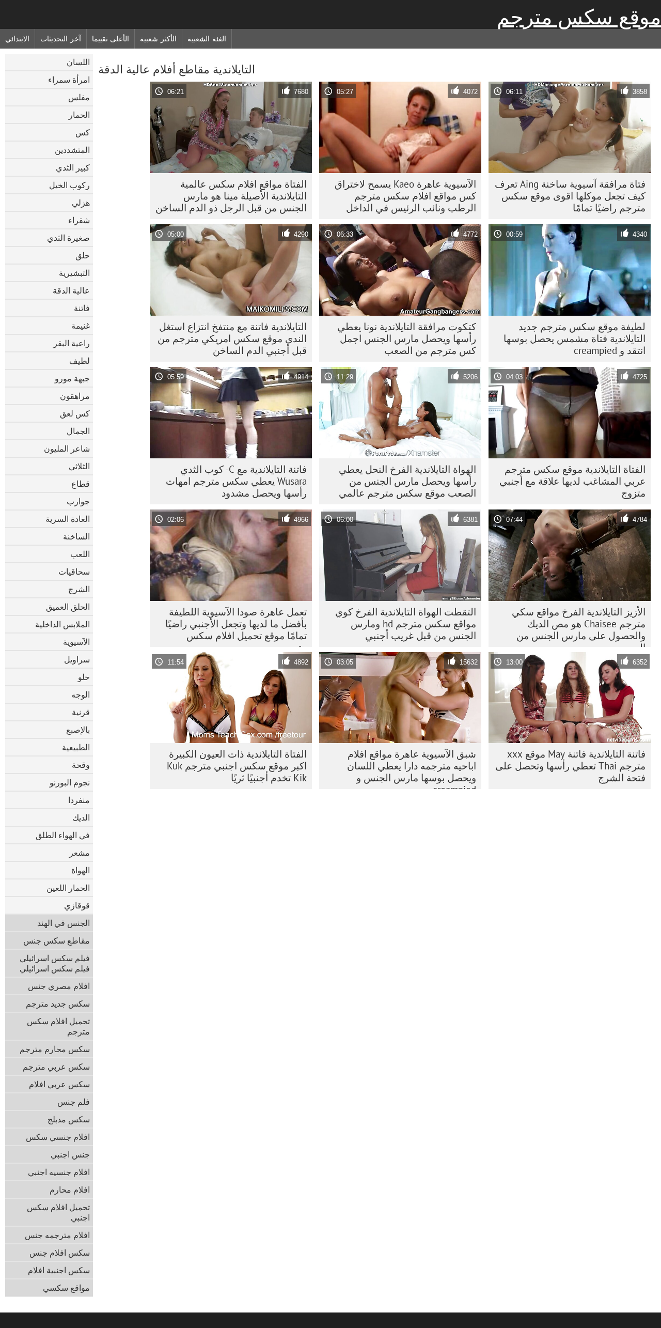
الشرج (79, 589)
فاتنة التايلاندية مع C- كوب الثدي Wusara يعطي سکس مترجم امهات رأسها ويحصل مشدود (236, 481)
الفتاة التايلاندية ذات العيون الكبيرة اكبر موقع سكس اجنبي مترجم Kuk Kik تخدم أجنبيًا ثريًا (237, 766)
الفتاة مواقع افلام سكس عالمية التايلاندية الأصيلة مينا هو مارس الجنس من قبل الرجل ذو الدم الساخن (231, 196)
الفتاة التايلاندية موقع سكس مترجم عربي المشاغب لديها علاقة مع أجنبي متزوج (572, 481)
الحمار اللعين (68, 888)
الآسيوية (76, 642)
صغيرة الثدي (68, 238)
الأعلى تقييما (111, 38)
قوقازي (77, 905)
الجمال (78, 431)
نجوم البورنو (70, 782)
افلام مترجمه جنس (57, 1235)
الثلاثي (79, 466)
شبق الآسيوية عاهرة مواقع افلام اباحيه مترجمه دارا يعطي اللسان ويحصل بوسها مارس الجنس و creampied (411, 768)
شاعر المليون (67, 448)
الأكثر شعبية (158, 38)
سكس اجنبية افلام (59, 1270)
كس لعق (75, 413)
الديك (81, 817)
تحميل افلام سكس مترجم (58, 1026)
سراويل (77, 659)
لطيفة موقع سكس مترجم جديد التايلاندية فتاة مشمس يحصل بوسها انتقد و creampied (574, 338)
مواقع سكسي (66, 1288)
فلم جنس (73, 1102)
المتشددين (72, 150)
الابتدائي (17, 38)
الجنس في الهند (63, 923)
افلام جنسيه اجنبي (59, 1172)
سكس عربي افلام (59, 1084)
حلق (82, 255)
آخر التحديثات (60, 38)
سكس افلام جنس (59, 1252)
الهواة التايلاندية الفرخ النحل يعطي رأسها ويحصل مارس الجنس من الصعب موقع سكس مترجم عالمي (407, 481)
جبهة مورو (72, 378)
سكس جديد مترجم (58, 1003)
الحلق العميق (68, 606)
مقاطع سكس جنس (56, 940)
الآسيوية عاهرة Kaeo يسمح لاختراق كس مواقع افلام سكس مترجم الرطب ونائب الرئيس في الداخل (405, 196)
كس (82, 132)
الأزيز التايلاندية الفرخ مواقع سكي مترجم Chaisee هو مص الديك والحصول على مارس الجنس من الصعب (579, 626)
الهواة (80, 870)
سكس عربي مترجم (56, 1066)
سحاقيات (74, 571)
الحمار (79, 115)
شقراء (79, 220)
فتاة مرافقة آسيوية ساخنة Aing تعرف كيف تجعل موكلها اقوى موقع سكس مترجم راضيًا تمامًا (570, 196)
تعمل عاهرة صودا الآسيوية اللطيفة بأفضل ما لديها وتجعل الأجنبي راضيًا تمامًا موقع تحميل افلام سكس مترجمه (236, 626)
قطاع (80, 483)
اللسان (78, 62)
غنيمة (80, 325)
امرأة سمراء (69, 79)
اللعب (80, 554)
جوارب (78, 501)
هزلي (81, 202)
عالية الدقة (71, 290)
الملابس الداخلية (62, 624)
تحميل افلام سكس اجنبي (58, 1212)
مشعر (79, 852)
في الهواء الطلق (63, 835)
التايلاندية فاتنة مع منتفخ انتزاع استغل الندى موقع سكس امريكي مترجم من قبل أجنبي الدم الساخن (232, 338)
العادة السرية (67, 519)
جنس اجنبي (70, 1154)
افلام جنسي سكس (58, 1137)
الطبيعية (76, 747)
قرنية (81, 712)
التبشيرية (74, 273)
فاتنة (82, 308)
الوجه (80, 694)
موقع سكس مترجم (579, 17)
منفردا (79, 800)
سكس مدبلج (69, 1119)
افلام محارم (70, 1189)
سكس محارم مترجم (55, 1049)
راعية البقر (71, 343)
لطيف (79, 361)
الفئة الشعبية (206, 38)
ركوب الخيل (69, 185)
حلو (84, 677)
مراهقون (75, 396)
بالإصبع (78, 729)
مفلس (79, 97)
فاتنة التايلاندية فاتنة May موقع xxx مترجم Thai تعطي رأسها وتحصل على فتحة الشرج (570, 766)
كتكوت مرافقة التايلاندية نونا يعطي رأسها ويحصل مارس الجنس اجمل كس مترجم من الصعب (406, 338)
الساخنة (76, 536)
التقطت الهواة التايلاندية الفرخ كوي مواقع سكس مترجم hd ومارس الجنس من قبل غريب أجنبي (405, 624)
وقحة (81, 765)
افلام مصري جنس (59, 986)
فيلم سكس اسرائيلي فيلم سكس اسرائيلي (55, 963)
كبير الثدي (73, 167)
